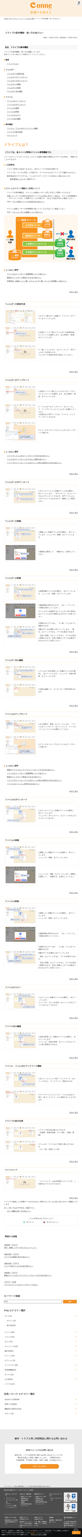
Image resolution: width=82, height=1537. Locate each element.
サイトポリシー (9, 1486)
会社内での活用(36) (12, 1399)
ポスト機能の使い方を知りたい (19, 1211)
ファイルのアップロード (16, 101)
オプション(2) (10, 1360)
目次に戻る (73, 292)
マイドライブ (12, 135)
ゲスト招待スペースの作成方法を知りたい (28, 202)
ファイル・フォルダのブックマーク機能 (22, 128)
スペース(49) (9, 1332)
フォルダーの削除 (14, 88)
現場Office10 (24, 1498)
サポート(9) (9, 1413)
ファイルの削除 (13, 112)
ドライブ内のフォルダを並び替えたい (18, 1266)
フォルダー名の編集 (14, 91)
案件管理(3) (9, 1351)
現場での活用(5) (11, 1404)
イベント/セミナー (11, 1507)
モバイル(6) (9, 1374)
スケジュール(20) (11, 1346)
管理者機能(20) (10, 1370)
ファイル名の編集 (14, 119)
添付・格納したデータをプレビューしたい (20, 1248)
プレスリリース (10, 1498)
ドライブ (14, 1245)
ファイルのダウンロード (16, 105)
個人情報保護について (22, 1486)
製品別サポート (39, 1494)
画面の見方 (7, 1254)
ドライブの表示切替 (14, 132)
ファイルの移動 (13, 108)
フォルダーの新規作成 (15, 74)
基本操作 (7, 1245)
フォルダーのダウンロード (17, 81)
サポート (8, 1503)
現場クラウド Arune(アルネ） (39, 1518)
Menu (79, 4)
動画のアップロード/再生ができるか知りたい (24, 278)
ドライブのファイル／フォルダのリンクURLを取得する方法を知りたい (34, 463)
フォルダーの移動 (14, 84)
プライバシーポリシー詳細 (38, 1534)
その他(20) (9, 1379)
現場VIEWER (24, 1500)
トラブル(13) (9, 1384)
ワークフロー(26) (11, 1365)
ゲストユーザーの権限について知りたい (27, 212)
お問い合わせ (46, 1486)
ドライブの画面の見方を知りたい (17, 1257)
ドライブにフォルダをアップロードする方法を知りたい (28, 456)
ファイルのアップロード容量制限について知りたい (26, 274)
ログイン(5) (11, 1321)
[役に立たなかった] (44, 1222)
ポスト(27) (9, 1342)
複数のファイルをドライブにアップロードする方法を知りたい (31, 770)
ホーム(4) (8, 1316)
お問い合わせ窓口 (39, 1466)
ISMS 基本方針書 (35, 1486)
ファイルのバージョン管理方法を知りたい (23, 784)
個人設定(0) (11, 1325)
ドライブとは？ (13, 64)
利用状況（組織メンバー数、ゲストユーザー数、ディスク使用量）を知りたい (37, 281)
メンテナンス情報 (11, 1505)
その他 (14, 1282)
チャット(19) (9, 1356)
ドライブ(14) (9, 1337)
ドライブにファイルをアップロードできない (21, 1285)
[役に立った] (24, 1222)
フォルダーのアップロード (17, 77)
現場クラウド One (26, 1496)
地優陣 (23, 1502)
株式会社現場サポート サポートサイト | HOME (18, 1490)
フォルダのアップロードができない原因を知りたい (26, 459)
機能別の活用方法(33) (13, 1409)
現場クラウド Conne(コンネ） (25, 1518)
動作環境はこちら (17, 179)
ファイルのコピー (14, 115)
